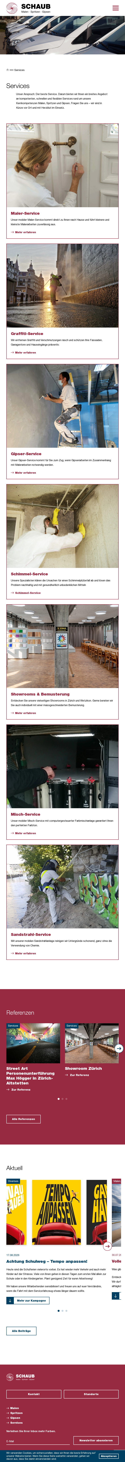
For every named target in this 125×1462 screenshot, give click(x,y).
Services (19, 70)
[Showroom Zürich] (92, 1043)
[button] (59, 1099)
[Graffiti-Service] (62, 285)
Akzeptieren (109, 1456)
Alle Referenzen (23, 1119)
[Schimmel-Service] (62, 526)
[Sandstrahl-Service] (62, 886)
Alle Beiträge (21, 1331)
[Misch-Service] (62, 766)
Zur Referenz (20, 1090)
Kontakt (34, 1394)
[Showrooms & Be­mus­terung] (62, 646)
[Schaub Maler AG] (28, 8)
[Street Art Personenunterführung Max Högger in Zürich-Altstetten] (33, 1043)
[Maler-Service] (62, 165)
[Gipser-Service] (62, 406)
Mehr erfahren (25, 232)
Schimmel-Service (28, 593)
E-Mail (10, 1441)
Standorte (91, 1394)
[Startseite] (7, 70)
